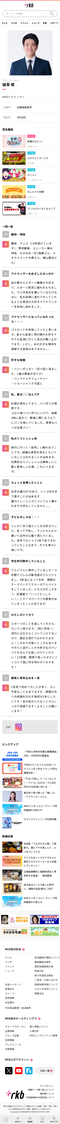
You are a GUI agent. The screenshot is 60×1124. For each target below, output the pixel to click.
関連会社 (39, 993)
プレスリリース (13, 1044)
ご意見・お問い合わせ (46, 980)
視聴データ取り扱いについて (41, 1089)
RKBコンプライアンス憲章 (44, 1035)
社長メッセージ (13, 984)
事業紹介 (9, 989)
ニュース (36, 22)
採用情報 (9, 998)
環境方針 (39, 971)
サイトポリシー (47, 1085)
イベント (24, 22)
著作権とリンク (47, 1093)
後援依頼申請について (46, 984)
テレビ (5, 22)
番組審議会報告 (42, 962)
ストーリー (11, 993)
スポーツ (54, 22)
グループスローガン (15, 1026)
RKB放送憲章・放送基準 (18, 1008)
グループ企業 (12, 1035)
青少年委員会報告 (43, 975)
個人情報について (39, 1026)
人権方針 (34, 1031)
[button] (6, 1120)
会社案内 (9, 1002)
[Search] (52, 13)
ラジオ (14, 22)
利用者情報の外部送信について (40, 1097)
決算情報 (9, 1049)
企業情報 (9, 1031)
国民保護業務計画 (43, 966)
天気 (45, 22)
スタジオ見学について (46, 989)
